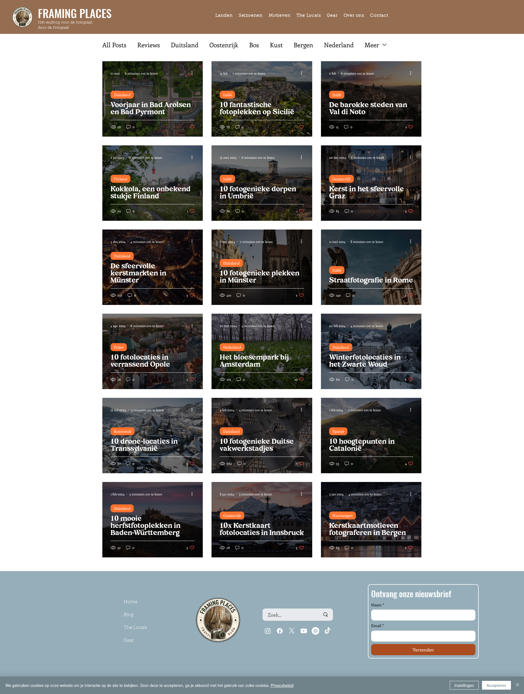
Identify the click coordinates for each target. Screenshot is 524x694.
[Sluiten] (517, 685)
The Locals (135, 627)
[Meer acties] (193, 73)
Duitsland (184, 44)
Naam (377, 604)
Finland (120, 178)
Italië (227, 94)
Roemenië (122, 431)
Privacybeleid (282, 685)
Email (377, 625)
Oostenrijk (223, 44)
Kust (276, 44)
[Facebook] (280, 631)
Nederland (339, 44)
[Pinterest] (315, 631)
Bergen (303, 44)
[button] (224, 15)
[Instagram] (268, 631)
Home (131, 602)
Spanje (338, 431)
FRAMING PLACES (75, 13)
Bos (254, 44)
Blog (128, 615)
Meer (372, 44)
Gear (129, 640)
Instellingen (464, 685)
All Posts (114, 44)
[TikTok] (327, 631)
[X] (292, 631)
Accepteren (496, 685)
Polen (119, 347)
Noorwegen (342, 515)
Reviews (148, 44)
